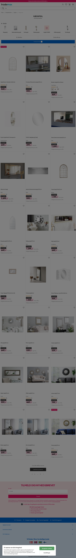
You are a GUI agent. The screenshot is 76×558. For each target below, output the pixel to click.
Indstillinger (47, 552)
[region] (29, 550)
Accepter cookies (47, 548)
